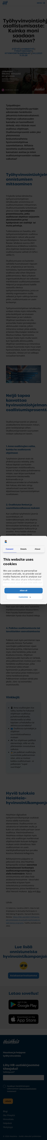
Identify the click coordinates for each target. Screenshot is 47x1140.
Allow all (23, 590)
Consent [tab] (9, 549)
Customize (23, 597)
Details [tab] (23, 549)
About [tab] (37, 549)
